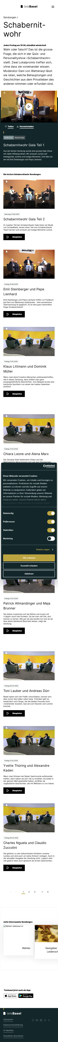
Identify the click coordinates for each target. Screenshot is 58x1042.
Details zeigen (43, 549)
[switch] (51, 522)
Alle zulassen (29, 558)
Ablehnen (29, 574)
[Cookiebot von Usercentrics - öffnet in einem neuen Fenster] (43, 466)
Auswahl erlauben (29, 566)
